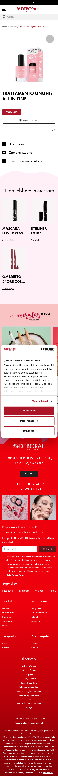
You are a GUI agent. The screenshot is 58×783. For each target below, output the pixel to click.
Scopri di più (8, 288)
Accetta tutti (29, 410)
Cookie (34, 647)
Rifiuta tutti (29, 431)
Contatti (5, 647)
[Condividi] (54, 130)
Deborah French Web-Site (29, 703)
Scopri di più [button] (8, 240)
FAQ (4, 643)
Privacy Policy (18, 574)
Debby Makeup (29, 678)
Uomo (5, 625)
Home (4, 26)
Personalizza (27, 420)
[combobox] (29, 17)
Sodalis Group (29, 670)
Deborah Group (29, 665)
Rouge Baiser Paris (29, 682)
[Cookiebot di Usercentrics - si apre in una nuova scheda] (41, 349)
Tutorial (34, 616)
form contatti (48, 772)
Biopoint (29, 674)
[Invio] (4, 17)
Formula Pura (8, 612)
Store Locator (34, 2)
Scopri (29, 473)
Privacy (34, 643)
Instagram (24, 590)
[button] (50, 39)
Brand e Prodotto (39, 612)
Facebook (7, 590)
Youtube (39, 590)
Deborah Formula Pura (29, 687)
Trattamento (7, 621)
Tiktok (52, 590)
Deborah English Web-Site (29, 691)
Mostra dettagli (40, 400)
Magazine (36, 608)
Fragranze (7, 616)
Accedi (18, 722)
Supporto (22, 2)
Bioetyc (29, 707)
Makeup (13, 26)
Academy (35, 621)
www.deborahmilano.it (17, 737)
